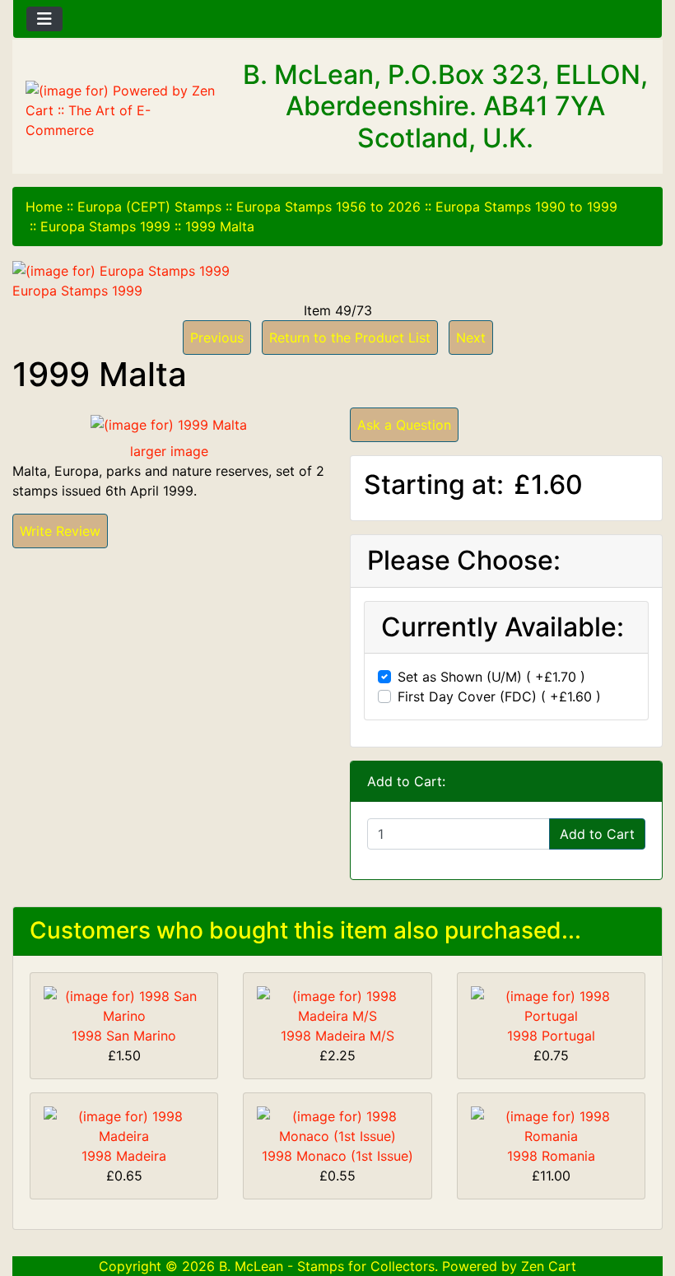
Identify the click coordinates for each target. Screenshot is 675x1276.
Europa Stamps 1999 (105, 226)
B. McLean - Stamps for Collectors (327, 1266)
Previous (217, 337)
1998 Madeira (123, 1156)
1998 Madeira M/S (337, 1035)
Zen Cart (548, 1266)
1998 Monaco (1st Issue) (337, 1156)
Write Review (60, 531)
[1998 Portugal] (551, 1004)
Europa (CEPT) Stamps (149, 206)
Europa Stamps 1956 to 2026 (328, 206)
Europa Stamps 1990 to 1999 (526, 206)
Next (471, 337)
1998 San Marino (124, 1035)
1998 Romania (551, 1156)
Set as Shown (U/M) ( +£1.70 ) (491, 676)
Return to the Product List (350, 337)
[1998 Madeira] (124, 1124)
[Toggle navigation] (44, 19)
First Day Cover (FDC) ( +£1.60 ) (499, 696)
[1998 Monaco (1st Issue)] (337, 1124)
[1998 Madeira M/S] (337, 1004)
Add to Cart (597, 834)
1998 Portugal (551, 1035)
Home (44, 206)
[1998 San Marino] (124, 1004)
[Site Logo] (121, 110)
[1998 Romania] (551, 1124)
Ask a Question (404, 425)
